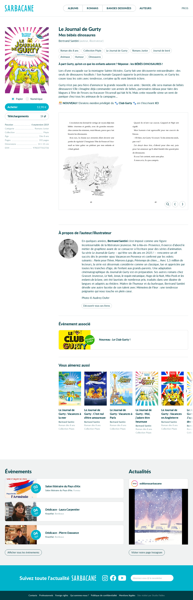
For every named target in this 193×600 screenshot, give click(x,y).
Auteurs (146, 8)
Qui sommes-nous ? (79, 595)
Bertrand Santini (69, 41)
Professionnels (46, 595)
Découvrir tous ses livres (96, 305)
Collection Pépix (92, 50)
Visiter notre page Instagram (146, 552)
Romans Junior (140, 50)
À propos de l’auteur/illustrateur (85, 232)
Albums (73, 8)
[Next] (182, 204)
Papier (19, 99)
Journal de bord (161, 50)
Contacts (33, 595)
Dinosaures (95, 57)
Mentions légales (127, 595)
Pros (185, 8)
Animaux (65, 57)
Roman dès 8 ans (69, 50)
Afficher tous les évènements (23, 552)
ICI (157, 103)
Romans (92, 8)
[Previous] (175, 204)
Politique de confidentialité (104, 595)
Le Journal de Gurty (116, 50)
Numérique (36, 99)
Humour (79, 57)
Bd (119, 8)
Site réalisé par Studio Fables (151, 595)
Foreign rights (61, 595)
